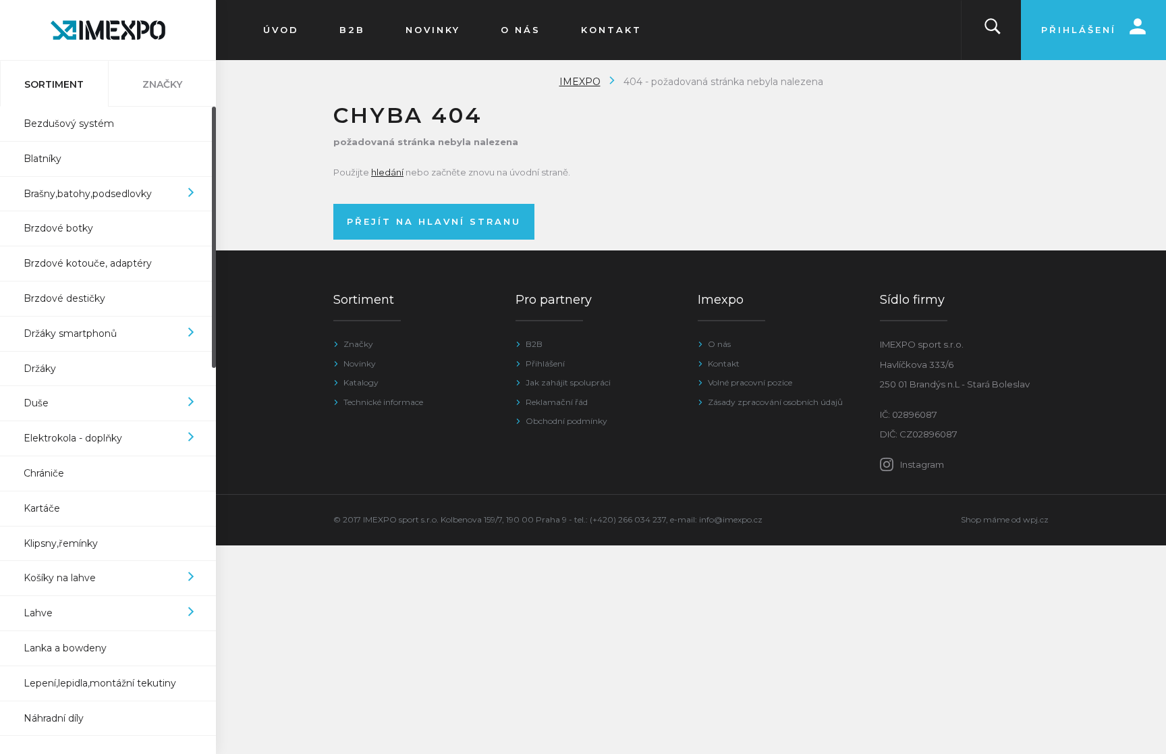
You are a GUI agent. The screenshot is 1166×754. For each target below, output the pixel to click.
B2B (534, 344)
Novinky (359, 363)
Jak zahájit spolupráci (568, 382)
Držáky (40, 368)
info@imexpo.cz (730, 519)
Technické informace (383, 402)
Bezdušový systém (69, 123)
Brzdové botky (58, 228)
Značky (358, 344)
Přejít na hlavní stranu (434, 221)
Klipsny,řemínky (61, 543)
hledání (387, 172)
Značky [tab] (162, 84)
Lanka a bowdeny (65, 648)
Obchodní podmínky (566, 421)
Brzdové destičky (64, 298)
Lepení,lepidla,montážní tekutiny (100, 683)
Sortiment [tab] (54, 84)
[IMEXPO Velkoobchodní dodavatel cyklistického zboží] (108, 30)
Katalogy (361, 382)
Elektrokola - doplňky (73, 438)
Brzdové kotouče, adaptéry (88, 263)
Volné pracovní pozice (750, 382)
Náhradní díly (54, 718)
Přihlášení (545, 363)
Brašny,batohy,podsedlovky (88, 194)
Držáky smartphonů (70, 333)
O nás (719, 344)
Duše (36, 403)
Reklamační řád (557, 402)
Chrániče (44, 473)
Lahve (38, 613)
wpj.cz (1036, 519)
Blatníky (42, 159)
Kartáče (42, 508)
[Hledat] (992, 30)
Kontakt (724, 363)
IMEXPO (580, 82)
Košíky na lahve (60, 578)
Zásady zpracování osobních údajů (775, 402)
